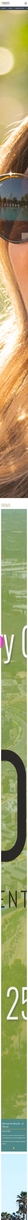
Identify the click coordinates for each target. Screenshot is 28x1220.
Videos (10, 8)
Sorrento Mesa (19, 8)
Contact (3, 8)
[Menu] (26, 3)
